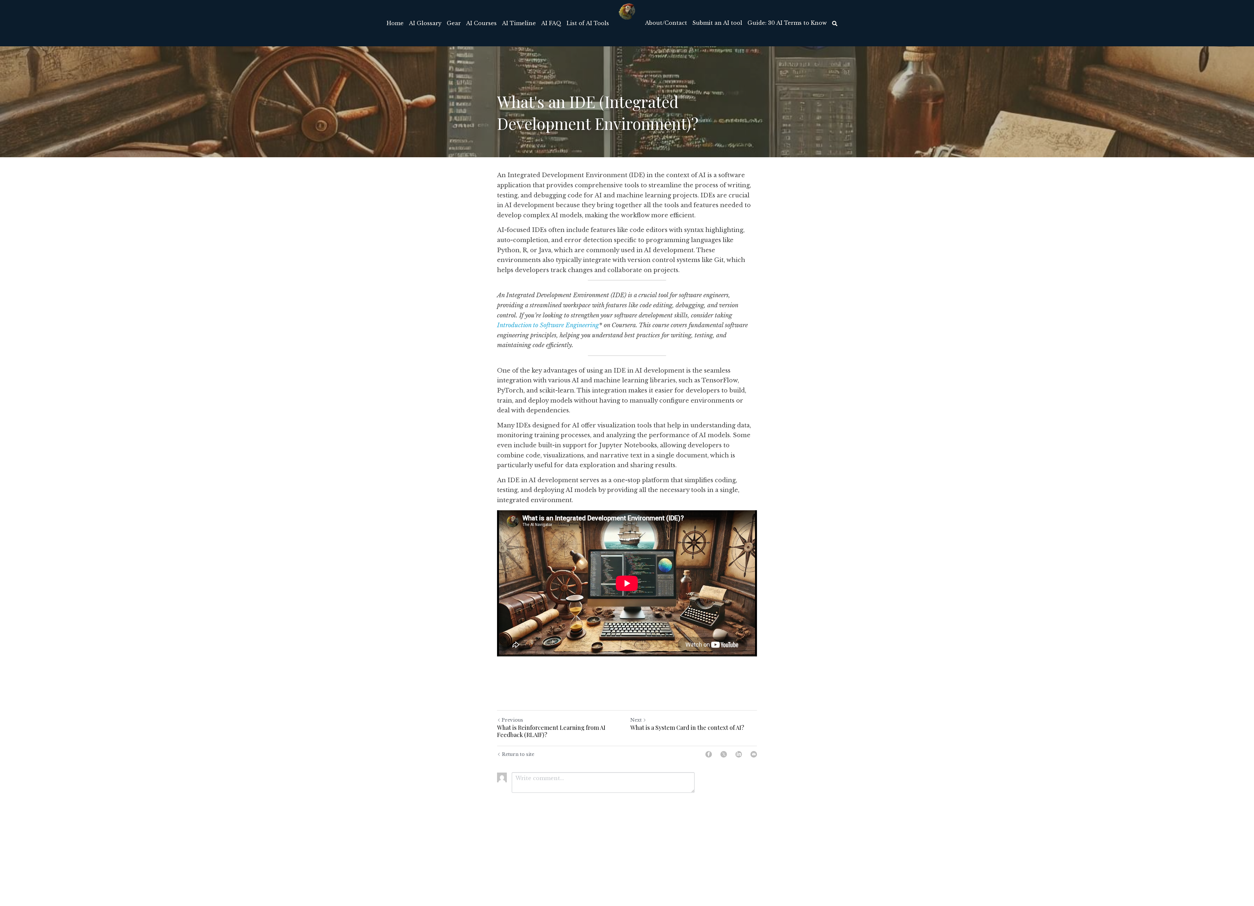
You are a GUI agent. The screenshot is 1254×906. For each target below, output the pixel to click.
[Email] (753, 754)
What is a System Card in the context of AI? (687, 727)
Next (636, 720)
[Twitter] (723, 754)
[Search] (834, 23)
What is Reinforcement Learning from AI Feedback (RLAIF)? (551, 731)
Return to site (518, 754)
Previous (512, 720)
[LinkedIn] (738, 754)
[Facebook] (708, 754)
